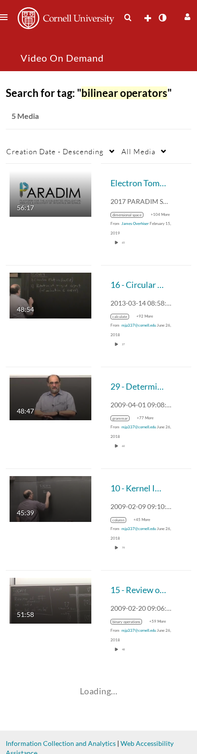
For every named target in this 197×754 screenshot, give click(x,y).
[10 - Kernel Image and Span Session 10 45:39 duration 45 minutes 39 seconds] (50, 498)
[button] (186, 15)
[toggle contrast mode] (162, 17)
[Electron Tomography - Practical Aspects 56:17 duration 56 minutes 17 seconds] (50, 193)
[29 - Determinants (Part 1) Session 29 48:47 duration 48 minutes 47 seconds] (50, 397)
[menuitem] (128, 17)
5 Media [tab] (25, 115)
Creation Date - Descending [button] (55, 151)
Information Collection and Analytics (61, 743)
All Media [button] (138, 151)
